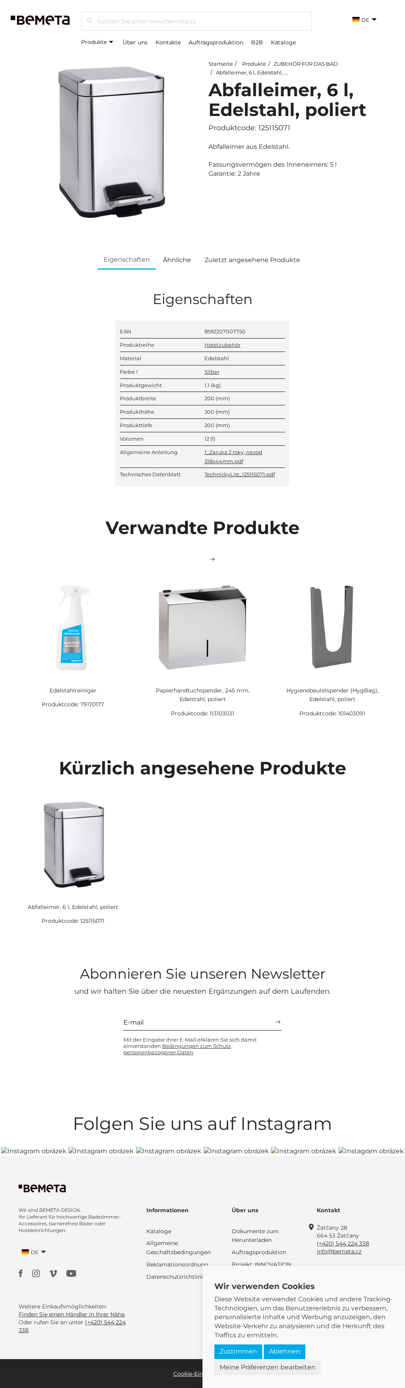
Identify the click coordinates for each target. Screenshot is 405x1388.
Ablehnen (284, 1351)
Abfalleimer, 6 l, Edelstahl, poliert (258, 72)
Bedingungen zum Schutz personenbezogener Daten (177, 1049)
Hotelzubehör (222, 345)
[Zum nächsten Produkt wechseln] (212, 559)
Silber (212, 372)
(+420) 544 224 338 (343, 1243)
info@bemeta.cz (339, 1251)
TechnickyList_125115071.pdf (239, 474)
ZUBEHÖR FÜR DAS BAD (306, 64)
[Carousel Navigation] (202, 559)
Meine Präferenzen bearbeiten (268, 1367)
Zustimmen (238, 1351)
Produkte (94, 42)
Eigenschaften (127, 259)
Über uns (135, 42)
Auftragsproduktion (216, 42)
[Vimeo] (54, 1273)
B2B (257, 42)
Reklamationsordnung (177, 1264)
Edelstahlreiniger (73, 690)
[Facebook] (21, 1273)
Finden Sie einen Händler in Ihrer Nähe (72, 1314)
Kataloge (283, 42)
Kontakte (168, 42)
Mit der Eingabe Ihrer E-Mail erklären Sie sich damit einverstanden (190, 1045)
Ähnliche (177, 260)
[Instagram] (37, 1273)
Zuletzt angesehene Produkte (252, 260)
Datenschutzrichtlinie (176, 1276)
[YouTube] (71, 1273)
